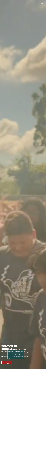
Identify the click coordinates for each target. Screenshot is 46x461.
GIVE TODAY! (7, 362)
